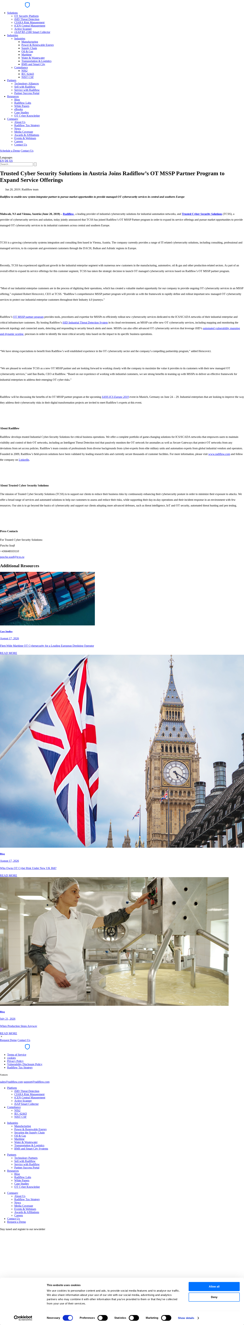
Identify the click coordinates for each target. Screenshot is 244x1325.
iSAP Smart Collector (26, 1103)
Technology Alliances (26, 83)
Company (12, 118)
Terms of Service (16, 1054)
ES (11, 160)
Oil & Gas (27, 51)
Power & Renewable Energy (37, 44)
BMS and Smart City (33, 64)
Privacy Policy (15, 1061)
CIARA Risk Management (29, 22)
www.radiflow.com (219, 454)
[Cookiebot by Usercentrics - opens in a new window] (23, 1318)
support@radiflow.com (36, 1081)
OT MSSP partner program (28, 316)
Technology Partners (26, 1157)
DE (7, 160)
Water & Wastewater (33, 57)
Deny (214, 1297)
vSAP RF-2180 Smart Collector (32, 32)
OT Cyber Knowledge (27, 115)
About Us (19, 122)
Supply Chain (29, 48)
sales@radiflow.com (11, 1081)
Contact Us (20, 144)
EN (2, 160)
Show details (186, 1317)
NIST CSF (27, 77)
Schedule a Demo (10, 150)
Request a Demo (16, 1221)
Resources (13, 96)
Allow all (214, 1286)
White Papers (21, 106)
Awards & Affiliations (26, 134)
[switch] (103, 1318)
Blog (17, 99)
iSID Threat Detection (26, 19)
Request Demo (8, 1040)
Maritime (26, 54)
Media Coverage (23, 131)
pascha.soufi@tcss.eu (12, 556)
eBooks (18, 109)
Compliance (21, 67)
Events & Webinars (25, 138)
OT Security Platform (26, 16)
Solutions (12, 12)
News (17, 128)
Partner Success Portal (26, 93)
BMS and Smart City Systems (31, 1148)
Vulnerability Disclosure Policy (24, 1064)
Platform (12, 1087)
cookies (11, 1057)
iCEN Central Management (29, 25)
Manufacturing (29, 41)
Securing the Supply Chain (29, 1132)
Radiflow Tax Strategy (27, 125)
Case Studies (21, 112)
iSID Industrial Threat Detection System (85, 322)
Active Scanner (23, 28)
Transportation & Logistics (36, 61)
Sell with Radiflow (25, 86)
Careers (18, 141)
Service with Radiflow (27, 89)
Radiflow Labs (22, 102)
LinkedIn (24, 459)
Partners (11, 80)
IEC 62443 (27, 73)
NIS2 (24, 70)
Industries (12, 35)
